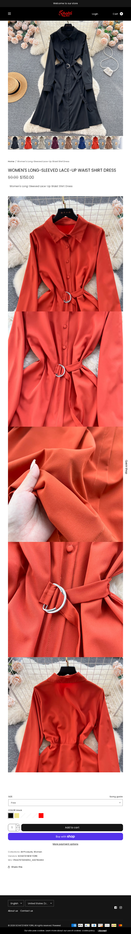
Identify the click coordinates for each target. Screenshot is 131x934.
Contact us (26, 910)
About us (13, 910)
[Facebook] (115, 907)
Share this (16, 867)
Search (105, 14)
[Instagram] (120, 907)
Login (95, 14)
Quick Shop (126, 467)
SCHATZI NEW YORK (28, 856)
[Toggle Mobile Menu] (11, 13)
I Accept (102, 931)
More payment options (65, 844)
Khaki (16, 815)
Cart (115, 14)
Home (11, 161)
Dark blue (35, 815)
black (10, 815)
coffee (29, 815)
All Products (27, 851)
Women (38, 851)
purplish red (23, 815)
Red (41, 815)
